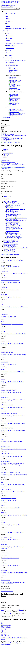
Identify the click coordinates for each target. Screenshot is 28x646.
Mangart (2, 505)
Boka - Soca (9, 203)
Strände (15, 88)
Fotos (4, 150)
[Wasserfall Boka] (10, 266)
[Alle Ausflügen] (1, 176)
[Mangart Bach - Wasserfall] (14, 515)
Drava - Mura (9, 38)
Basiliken (17, 95)
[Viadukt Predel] (10, 507)
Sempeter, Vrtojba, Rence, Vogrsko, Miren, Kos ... (15, 247)
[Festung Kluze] (10, 539)
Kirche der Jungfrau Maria (7, 352)
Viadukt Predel (10, 232)
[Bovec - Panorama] (12, 324)
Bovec (13, 205)
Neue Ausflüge (7, 637)
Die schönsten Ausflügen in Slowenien (9, 2)
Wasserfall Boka (10, 233)
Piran (10, 71)
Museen (16, 102)
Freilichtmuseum (4, 314)
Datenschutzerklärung (5, 644)
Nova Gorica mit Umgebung (10, 246)
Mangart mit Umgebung (12, 219)
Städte (14, 104)
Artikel (21, 637)
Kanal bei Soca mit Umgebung (10, 244)
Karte (4, 151)
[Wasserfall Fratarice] (11, 441)
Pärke (14, 82)
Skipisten (17, 115)
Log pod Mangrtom (16, 218)
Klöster (15, 100)
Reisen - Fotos (6, 30)
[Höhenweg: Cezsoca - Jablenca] (14, 431)
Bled (7, 16)
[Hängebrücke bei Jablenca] (13, 415)
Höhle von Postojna (13, 68)
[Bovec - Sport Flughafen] (13, 354)
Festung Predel (4, 529)
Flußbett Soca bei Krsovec (12, 211)
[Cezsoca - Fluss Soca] (12, 371)
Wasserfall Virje (9, 236)
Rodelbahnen (19, 114)
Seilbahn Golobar (10, 229)
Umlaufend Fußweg (5, 580)
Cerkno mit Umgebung (9, 240)
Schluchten (17, 85)
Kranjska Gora (9, 21)
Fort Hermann (4, 562)
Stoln (2, 482)
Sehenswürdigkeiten (8, 57)
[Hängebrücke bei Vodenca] (13, 423)
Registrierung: (4, 126)
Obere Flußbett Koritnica (12, 223)
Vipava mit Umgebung (9, 251)
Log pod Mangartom (11, 613)
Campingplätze (20, 110)
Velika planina (12, 72)
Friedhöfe (17, 99)
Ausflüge (5, 149)
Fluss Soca (3, 379)
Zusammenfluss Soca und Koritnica (14, 238)
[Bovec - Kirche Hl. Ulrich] (13, 333)
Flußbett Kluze (4, 555)
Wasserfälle (18, 89)
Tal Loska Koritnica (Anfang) (13, 231)
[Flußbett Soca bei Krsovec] (13, 400)
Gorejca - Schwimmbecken (7, 591)
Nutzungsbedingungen (15, 642)
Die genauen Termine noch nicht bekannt (11, 131)
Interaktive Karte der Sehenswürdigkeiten (10, 254)
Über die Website (15, 637)
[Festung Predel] (10, 524)
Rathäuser (17, 103)
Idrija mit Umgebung (8, 242)
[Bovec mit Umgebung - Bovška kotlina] (10, 142)
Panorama (3, 331)
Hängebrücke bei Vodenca (7, 428)
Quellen (16, 84)
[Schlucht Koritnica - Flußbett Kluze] (14, 548)
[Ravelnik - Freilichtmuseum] (14, 306)
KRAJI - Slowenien (15, 1)
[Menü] (3, 4)
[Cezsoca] (9, 364)
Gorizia (8, 40)
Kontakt (3, 639)
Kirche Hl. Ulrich (5, 341)
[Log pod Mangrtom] (11, 456)
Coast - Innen (9, 35)
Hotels (4, 11)
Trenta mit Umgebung (9, 250)
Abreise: (2, 128)
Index (2, 637)
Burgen (15, 96)
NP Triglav (17, 81)
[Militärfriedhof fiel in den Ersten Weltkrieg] (14, 275)
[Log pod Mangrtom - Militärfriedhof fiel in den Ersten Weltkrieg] (14, 465)
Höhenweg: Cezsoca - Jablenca (13, 214)
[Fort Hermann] (10, 558)
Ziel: (2, 123)
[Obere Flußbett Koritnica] (12, 532)
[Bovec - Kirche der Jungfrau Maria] (14, 344)
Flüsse (14, 77)
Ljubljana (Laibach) (10, 13)
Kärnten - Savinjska (10, 45)
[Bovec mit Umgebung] (12, 260)
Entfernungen (6, 117)
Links (25, 637)
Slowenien (8, 33)
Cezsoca (8, 206)
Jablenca (2, 439)
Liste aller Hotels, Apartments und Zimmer (16, 28)
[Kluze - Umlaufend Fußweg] (14, 572)
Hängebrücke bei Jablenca (6, 420)
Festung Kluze (4, 544)
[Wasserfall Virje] (10, 282)
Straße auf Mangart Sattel (6, 489)
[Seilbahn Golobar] (11, 392)
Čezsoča (21, 610)
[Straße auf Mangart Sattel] (12, 484)
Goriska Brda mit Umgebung (10, 241)
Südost (7, 52)
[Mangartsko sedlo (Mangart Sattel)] (14, 493)
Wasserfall (3, 522)
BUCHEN (3, 133)
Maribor (8, 26)
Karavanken (18, 80)
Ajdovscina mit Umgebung (10, 201)
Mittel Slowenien (10, 48)
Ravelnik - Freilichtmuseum (12, 227)
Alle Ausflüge (9, 55)
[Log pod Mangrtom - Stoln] (14, 474)
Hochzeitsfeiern (21, 113)
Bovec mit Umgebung (9, 202)
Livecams (5, 155)
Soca (2, 304)
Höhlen (15, 79)
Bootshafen (18, 109)
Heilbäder (17, 112)
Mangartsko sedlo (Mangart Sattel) (8, 498)
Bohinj (7, 18)
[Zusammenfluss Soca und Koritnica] (14, 408)
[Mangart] (9, 500)
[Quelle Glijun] (10, 289)
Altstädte (16, 94)
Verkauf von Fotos (5, 635)
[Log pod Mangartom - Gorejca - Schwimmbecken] (14, 583)
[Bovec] (8, 316)
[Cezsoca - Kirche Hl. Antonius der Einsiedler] (14, 382)
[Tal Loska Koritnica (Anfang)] (13, 449)
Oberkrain (8, 50)
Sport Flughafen (4, 362)
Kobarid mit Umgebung (9, 245)
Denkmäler (17, 98)
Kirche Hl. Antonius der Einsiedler (8, 390)
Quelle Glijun (9, 225)
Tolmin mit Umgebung (9, 249)
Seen (14, 86)
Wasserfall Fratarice (10, 234)
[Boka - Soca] (10, 297)
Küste (7, 23)
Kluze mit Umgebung (11, 216)
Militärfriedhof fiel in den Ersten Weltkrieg (16, 220)
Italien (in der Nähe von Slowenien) (14, 43)
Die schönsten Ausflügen (12, 65)
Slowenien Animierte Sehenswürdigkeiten (15, 60)
